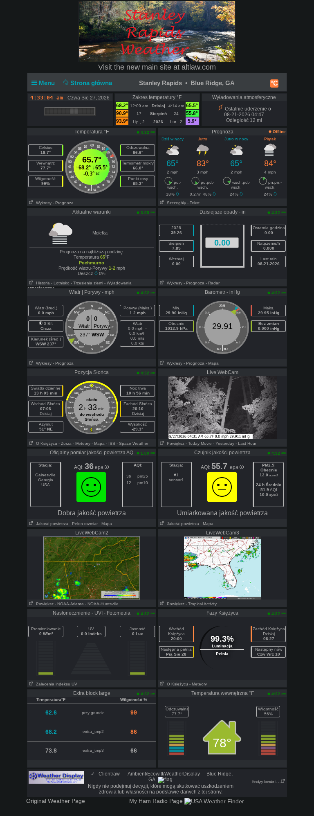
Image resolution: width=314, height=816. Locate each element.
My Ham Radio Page (156, 801)
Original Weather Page (55, 801)
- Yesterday (223, 443)
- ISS (110, 443)
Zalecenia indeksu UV (55, 684)
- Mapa (212, 363)
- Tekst (193, 203)
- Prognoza (63, 203)
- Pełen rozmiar (84, 523)
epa (100, 467)
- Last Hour (246, 443)
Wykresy (43, 203)
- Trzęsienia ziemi (87, 283)
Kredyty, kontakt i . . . (266, 782)
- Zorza (65, 443)
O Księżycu (45, 443)
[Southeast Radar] (222, 567)
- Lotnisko (60, 283)
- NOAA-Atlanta (69, 604)
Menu (47, 82)
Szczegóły (175, 203)
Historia (42, 283)
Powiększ (174, 443)
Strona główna (92, 82)
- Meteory (81, 443)
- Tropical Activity (201, 604)
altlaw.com (199, 67)
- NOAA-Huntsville (102, 604)
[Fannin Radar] (91, 567)
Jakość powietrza (51, 523)
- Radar (213, 283)
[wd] (56, 777)
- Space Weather (132, 443)
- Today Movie (199, 443)
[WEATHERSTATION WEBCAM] (222, 407)
